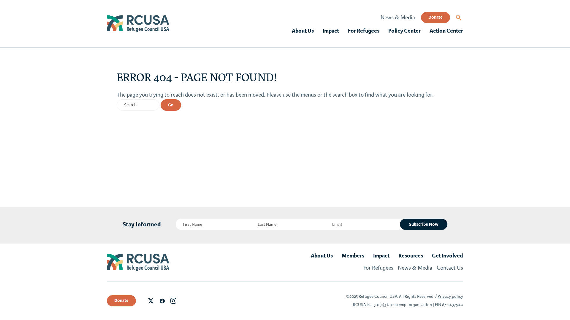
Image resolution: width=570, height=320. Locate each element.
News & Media (398, 17)
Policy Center (404, 31)
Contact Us (450, 268)
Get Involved (447, 255)
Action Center (446, 31)
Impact (331, 31)
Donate (435, 17)
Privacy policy (450, 296)
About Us (303, 31)
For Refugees (363, 31)
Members (353, 255)
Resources (410, 255)
